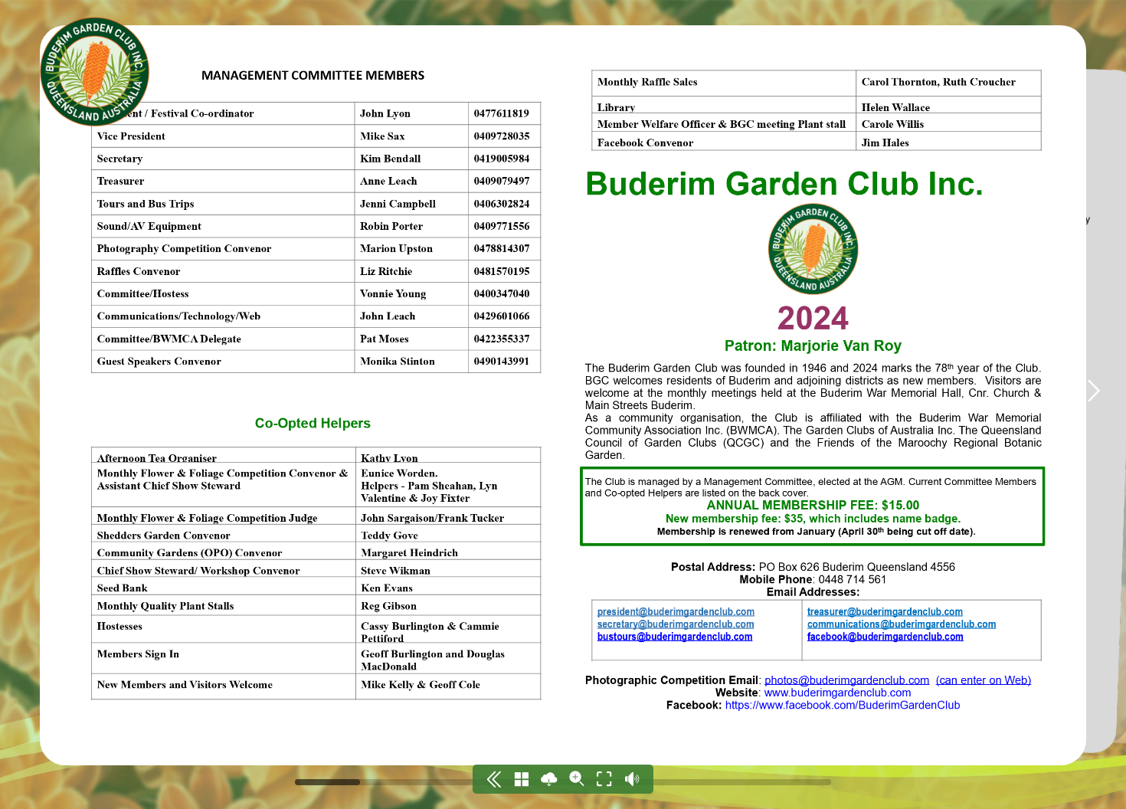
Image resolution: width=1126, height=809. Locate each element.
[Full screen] (604, 779)
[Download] (549, 779)
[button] (1093, 390)
